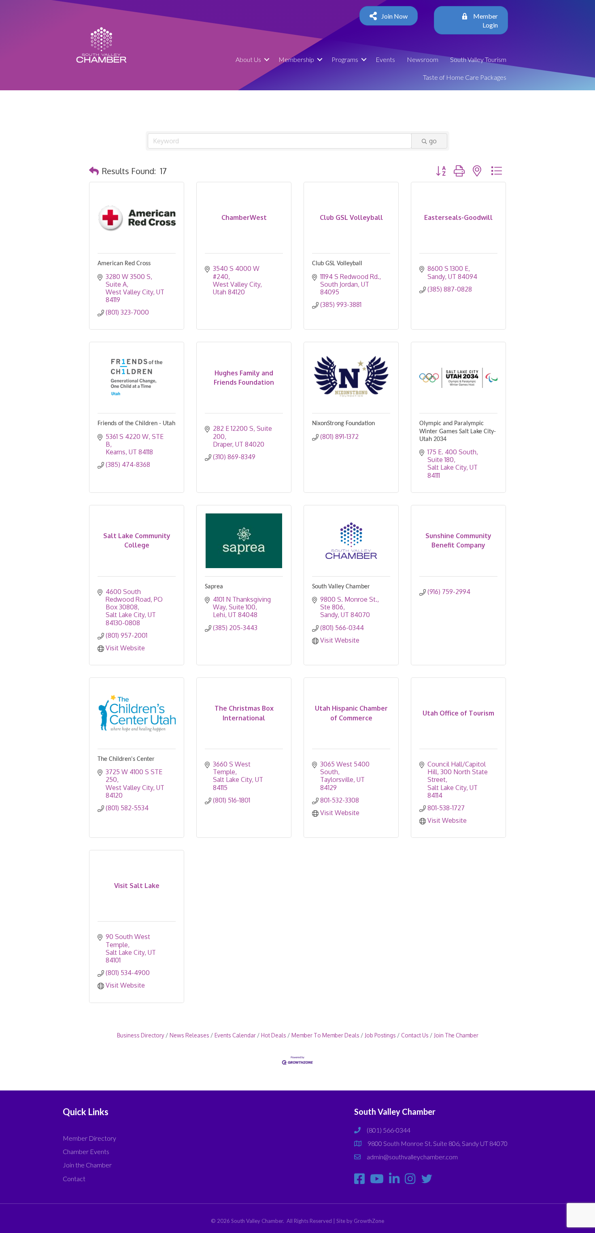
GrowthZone (369, 1221)
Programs (345, 59)
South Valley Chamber (341, 586)
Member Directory (89, 1138)
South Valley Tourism (478, 59)
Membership (296, 59)
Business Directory (140, 1035)
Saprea (214, 586)
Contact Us (415, 1035)
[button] (94, 171)
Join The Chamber (456, 1035)
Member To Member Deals (325, 1035)
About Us (248, 59)
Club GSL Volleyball (337, 263)
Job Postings (380, 1035)
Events (385, 59)
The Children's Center (126, 759)
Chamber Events (86, 1151)
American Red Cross (124, 263)
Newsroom (422, 59)
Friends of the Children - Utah (136, 423)
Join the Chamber (87, 1165)
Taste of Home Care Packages (464, 77)
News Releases (189, 1035)
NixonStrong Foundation (343, 423)
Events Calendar (235, 1035)
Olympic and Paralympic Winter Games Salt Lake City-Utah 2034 (457, 431)
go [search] (433, 141)
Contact (74, 1178)
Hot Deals (273, 1035)
